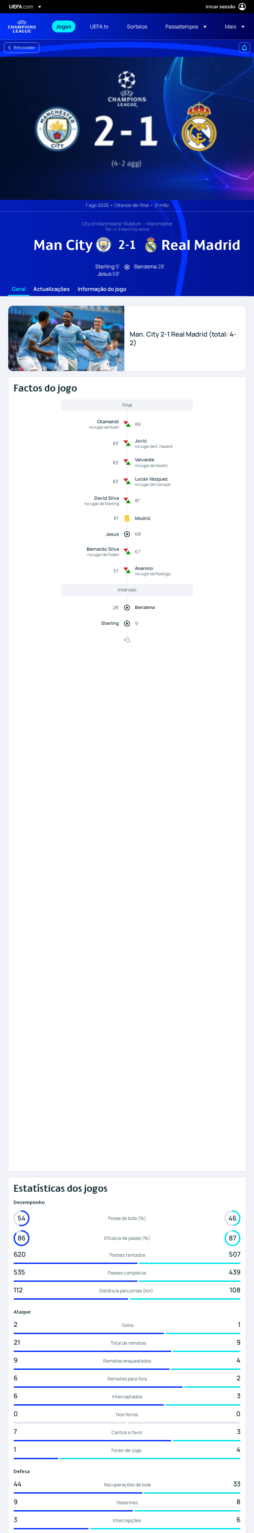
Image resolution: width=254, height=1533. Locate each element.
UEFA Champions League (22, 26)
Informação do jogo (102, 289)
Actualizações (51, 289)
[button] (186, 26)
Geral (18, 289)
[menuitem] (65, 26)
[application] (127, 128)
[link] (64, 26)
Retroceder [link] (24, 47)
